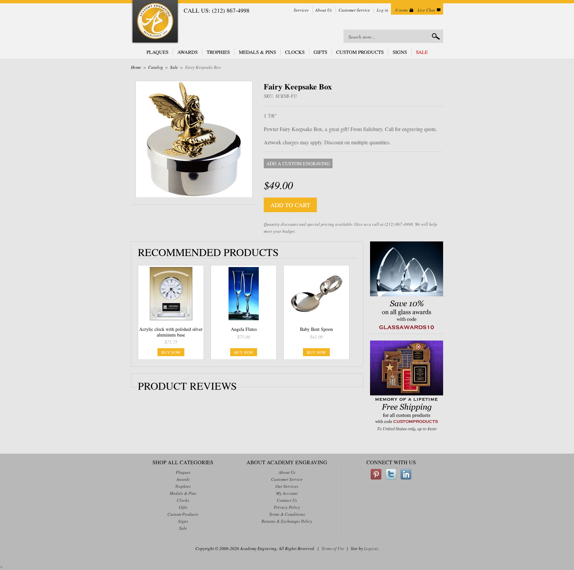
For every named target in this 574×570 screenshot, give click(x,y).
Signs (400, 52)
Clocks (295, 52)
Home (136, 67)
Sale (422, 52)
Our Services (286, 486)
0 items (401, 10)
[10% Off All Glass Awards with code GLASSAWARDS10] (406, 330)
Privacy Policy (287, 507)
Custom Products (360, 52)
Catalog (155, 67)
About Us (323, 10)
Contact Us (287, 500)
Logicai (371, 548)
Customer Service (354, 10)
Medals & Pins (257, 52)
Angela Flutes (244, 329)
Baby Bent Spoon (316, 329)
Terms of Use (333, 548)
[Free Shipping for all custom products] (406, 432)
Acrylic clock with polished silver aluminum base (171, 332)
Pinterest (376, 474)
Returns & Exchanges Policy (286, 521)
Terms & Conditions (287, 514)
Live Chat (426, 10)
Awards (187, 52)
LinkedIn (406, 474)
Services (301, 10)
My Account (287, 493)
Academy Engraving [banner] (155, 22)
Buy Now (170, 352)
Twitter (391, 474)
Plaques (157, 52)
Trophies (218, 52)
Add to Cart (290, 205)
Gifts (320, 52)
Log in (382, 10)
